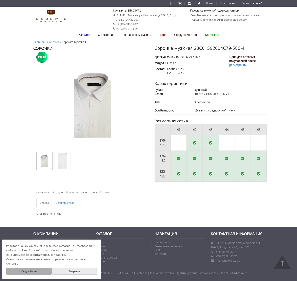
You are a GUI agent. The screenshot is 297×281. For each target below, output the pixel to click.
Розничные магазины (137, 35)
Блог (163, 35)
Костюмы (101, 242)
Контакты (212, 35)
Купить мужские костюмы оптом (197, 273)
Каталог (84, 35)
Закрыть (74, 271)
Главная (39, 42)
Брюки (100, 254)
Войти (210, 3)
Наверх (282, 262)
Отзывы (44, 203)
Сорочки (53, 42)
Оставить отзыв (65, 203)
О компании (106, 35)
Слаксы (100, 261)
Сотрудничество (185, 35)
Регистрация (227, 3)
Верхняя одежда (106, 257)
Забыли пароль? (252, 3)
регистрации (237, 65)
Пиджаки (101, 246)
